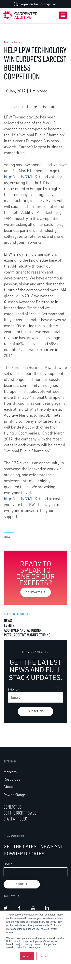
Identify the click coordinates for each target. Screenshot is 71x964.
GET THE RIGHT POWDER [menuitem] (21, 813)
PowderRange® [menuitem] (16, 794)
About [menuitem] (8, 786)
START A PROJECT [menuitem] (16, 819)
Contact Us (35, 592)
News (7, 536)
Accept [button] (27, 956)
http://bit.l (13, 498)
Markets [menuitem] (10, 772)
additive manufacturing (22, 630)
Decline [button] (44, 956)
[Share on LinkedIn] (44, 106)
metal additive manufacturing (27, 634)
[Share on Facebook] (27, 106)
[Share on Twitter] (35, 106)
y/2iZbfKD (31, 498)
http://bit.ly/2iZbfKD (22, 176)
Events (9, 625)
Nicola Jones (13, 42)
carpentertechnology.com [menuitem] (39, 4)
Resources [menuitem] (12, 779)
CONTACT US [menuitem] (12, 807)
